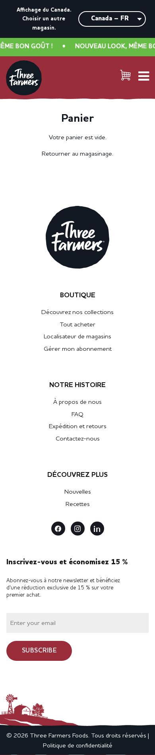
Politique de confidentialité (77, 746)
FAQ (77, 414)
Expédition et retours (78, 426)
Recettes (78, 504)
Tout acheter (77, 325)
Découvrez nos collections (77, 312)
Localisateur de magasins (77, 337)
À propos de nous (77, 402)
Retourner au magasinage (77, 154)
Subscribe (39, 651)
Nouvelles (77, 492)
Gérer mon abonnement (78, 349)
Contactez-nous (78, 439)
